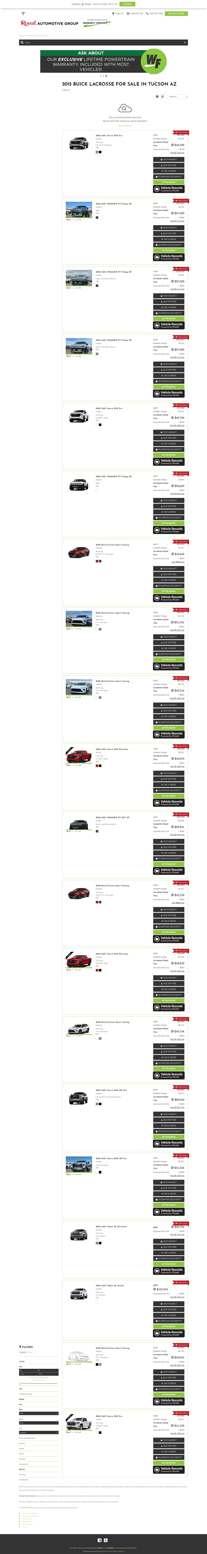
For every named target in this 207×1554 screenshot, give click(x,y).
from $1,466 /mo (177, 425)
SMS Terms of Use (108, 1551)
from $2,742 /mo (177, 1234)
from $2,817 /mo (177, 1107)
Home (21, 36)
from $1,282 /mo (177, 1433)
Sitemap (115, 1551)
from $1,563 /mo (177, 698)
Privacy (101, 1551)
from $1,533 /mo (177, 971)
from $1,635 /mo (177, 1175)
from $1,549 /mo (177, 152)
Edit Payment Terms (39, 1380)
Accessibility (121, 1551)
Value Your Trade (169, 165)
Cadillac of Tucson (27, 1524)
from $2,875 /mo (177, 834)
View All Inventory (125, 125)
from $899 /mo (178, 562)
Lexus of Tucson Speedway (30, 1516)
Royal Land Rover (27, 1519)
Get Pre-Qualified (168, 182)
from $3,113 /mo (177, 221)
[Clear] (30, 1352)
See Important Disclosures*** (170, 177)
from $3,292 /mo (177, 1297)
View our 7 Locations (176, 13)
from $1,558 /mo (177, 766)
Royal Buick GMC (27, 1522)
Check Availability (170, 159)
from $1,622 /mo (177, 630)
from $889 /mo (178, 902)
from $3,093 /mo (177, 493)
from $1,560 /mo (177, 1365)
